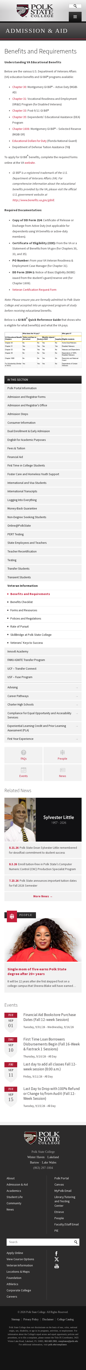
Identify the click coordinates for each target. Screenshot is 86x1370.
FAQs (23, 759)
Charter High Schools (20, 704)
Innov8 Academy (17, 651)
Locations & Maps (18, 1272)
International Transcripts (22, 491)
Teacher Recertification (22, 551)
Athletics (12, 1284)
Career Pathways (17, 696)
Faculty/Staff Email (66, 1224)
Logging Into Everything (22, 500)
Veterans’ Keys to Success (26, 643)
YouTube (56, 1265)
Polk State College (34, 10)
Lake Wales (49, 1162)
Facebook (56, 1253)
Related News (17, 790)
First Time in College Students (26, 465)
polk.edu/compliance (57, 1344)
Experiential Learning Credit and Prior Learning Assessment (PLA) (36, 728)
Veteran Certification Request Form (34, 290)
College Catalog (65, 1319)
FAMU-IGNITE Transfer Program (26, 660)
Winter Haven (36, 1157)
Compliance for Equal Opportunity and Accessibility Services (39, 715)
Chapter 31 (19, 99)
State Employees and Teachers (27, 543)
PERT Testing (15, 534)
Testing (11, 560)
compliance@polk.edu (68, 1341)
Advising (12, 687)
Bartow (34, 1162)
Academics (14, 1191)
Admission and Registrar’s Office (27, 405)
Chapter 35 (19, 117)
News (62, 776)
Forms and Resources (23, 610)
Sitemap (15, 1319)
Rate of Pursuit (19, 626)
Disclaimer (48, 1319)
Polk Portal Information (22, 388)
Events (23, 776)
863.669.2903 (51, 1341)
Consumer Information (21, 423)
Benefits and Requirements (30, 594)
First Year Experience (20, 739)
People (62, 759)
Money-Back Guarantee (22, 508)
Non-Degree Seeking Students (26, 517)
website (30, 163)
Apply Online (15, 1253)
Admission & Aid (37, 30)
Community (14, 1203)
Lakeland (53, 1157)
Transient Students (19, 577)
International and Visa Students (26, 483)
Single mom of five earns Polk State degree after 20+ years (36, 971)
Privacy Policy (31, 1319)
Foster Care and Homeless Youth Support (33, 474)
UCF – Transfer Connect (21, 669)
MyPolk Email (62, 1191)
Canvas (59, 1184)
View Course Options (20, 1259)
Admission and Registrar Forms (26, 397)
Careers (12, 1296)
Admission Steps (17, 414)
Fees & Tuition (16, 448)
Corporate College (19, 1290)
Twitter (56, 1259)
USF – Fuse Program (19, 677)
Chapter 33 (19, 110)
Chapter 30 (19, 87)
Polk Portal (61, 1178)
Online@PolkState (19, 526)
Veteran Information (22, 586)
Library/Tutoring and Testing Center (64, 1201)
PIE (56, 1231)
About (11, 1178)
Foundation (14, 1278)
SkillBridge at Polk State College (31, 635)
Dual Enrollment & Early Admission (28, 431)
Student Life (15, 1197)
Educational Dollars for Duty (29, 141)
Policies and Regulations (25, 618)
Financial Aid (15, 457)
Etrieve (59, 1212)
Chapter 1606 (20, 129)
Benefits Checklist (21, 602)
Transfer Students (18, 568)
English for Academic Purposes (26, 440)
